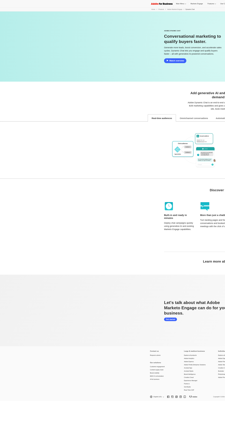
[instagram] (172, 397)
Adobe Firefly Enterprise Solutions (195, 365)
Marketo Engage (197, 4)
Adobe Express (189, 361)
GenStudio (187, 387)
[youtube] (185, 397)
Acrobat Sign (188, 368)
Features (211, 4)
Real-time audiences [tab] (162, 118)
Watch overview (176, 61)
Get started (170, 319)
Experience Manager (190, 380)
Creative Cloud (189, 377)
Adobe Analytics (189, 358)
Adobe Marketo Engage (174, 9)
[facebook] (168, 397)
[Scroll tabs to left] (2, 118)
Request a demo (155, 355)
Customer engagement (157, 366)
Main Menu (180, 4)
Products (161, 9)
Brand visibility (154, 373)
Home (153, 9)
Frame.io (187, 384)
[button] (157, 396)
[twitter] (176, 397)
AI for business (154, 379)
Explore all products (190, 355)
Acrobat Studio (188, 371)
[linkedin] (180, 397)
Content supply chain (156, 370)
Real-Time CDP (189, 390)
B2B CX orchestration (157, 376)
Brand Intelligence (190, 374)
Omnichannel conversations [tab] (194, 118)
